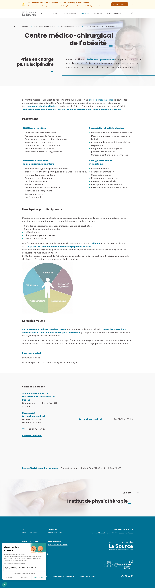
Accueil (25, 26)
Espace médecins (114, 13)
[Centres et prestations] (15, 26)
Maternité (98, 13)
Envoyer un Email (32, 435)
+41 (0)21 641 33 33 (29, 532)
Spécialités (85, 13)
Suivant (127, 492)
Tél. (24, 429)
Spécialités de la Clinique (44, 26)
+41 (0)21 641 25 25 (55, 532)
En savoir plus (120, 4)
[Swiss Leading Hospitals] (108, 564)
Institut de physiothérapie (99, 501)
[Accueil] (29, 15)
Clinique (53, 13)
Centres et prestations (70, 26)
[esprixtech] (118, 565)
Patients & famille (68, 13)
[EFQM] (128, 564)
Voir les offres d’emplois (57, 544)
